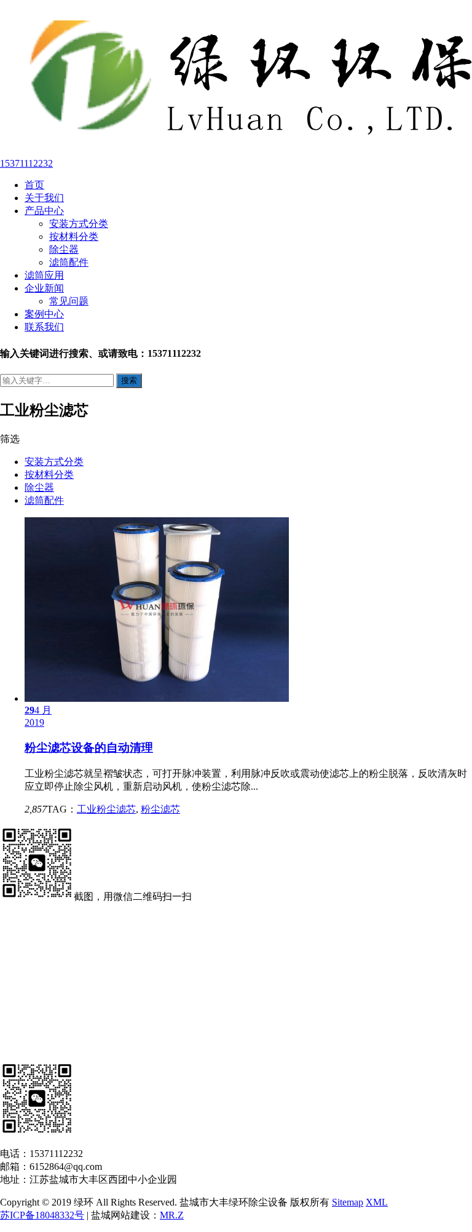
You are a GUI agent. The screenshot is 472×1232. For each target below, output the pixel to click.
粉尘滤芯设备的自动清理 (89, 747)
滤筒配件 (68, 262)
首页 (34, 185)
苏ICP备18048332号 (42, 1215)
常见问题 (68, 301)
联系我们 (44, 327)
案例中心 (44, 314)
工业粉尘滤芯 (106, 809)
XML (377, 1202)
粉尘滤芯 (160, 809)
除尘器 (64, 249)
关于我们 (44, 198)
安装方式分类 (78, 223)
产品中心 (44, 210)
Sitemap (347, 1202)
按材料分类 (73, 236)
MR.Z (172, 1215)
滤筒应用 (44, 275)
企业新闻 (44, 288)
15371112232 (26, 163)
